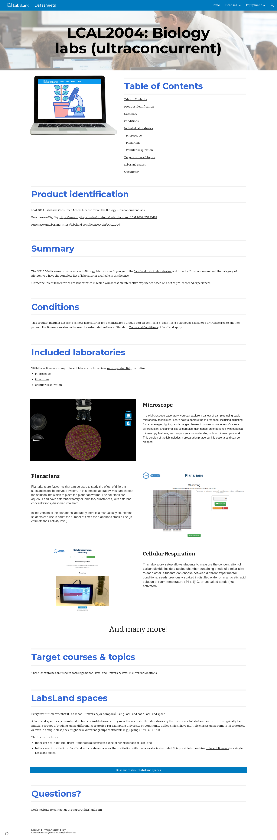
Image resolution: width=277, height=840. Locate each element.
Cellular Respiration (139, 150)
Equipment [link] (254, 5)
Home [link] (215, 5)
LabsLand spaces (135, 164)
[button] (272, 5)
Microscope (134, 135)
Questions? (131, 171)
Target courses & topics (139, 157)
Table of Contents (135, 99)
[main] (138, 40)
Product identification (139, 106)
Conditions (131, 121)
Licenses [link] (231, 5)
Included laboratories (138, 128)
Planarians (133, 142)
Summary (130, 113)
